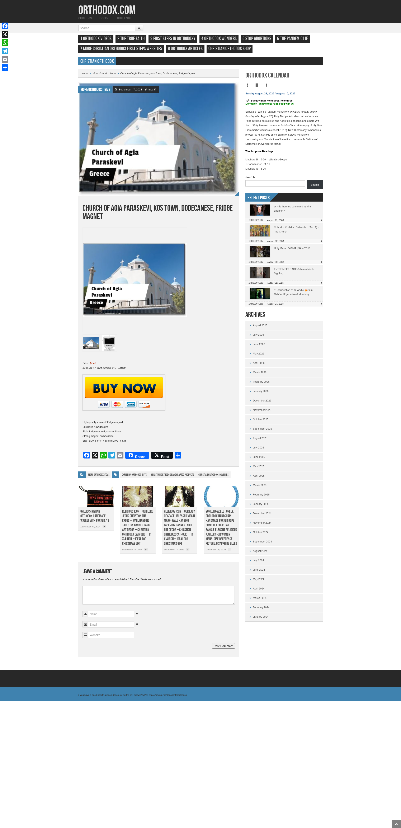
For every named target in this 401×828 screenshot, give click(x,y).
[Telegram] (5, 51)
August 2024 (260, 550)
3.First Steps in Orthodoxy (172, 39)
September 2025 (262, 428)
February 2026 (261, 381)
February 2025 (261, 494)
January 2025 (261, 503)
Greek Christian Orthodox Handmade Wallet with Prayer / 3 (94, 516)
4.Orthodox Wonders (219, 39)
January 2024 (261, 616)
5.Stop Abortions (256, 39)
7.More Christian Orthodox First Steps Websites (121, 49)
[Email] (5, 59)
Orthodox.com (107, 10)
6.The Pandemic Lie (292, 39)
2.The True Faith (131, 39)
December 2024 (262, 513)
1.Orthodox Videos (96, 39)
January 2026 (261, 391)
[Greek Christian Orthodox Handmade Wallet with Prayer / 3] (96, 496)
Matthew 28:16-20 (255, 159)
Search (250, 177)
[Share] (5, 67)
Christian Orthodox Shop (229, 49)
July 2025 (258, 447)
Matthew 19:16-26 (255, 168)
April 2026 (259, 362)
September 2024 (262, 541)
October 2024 (260, 532)
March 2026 (259, 372)
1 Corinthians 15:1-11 (257, 164)
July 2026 (258, 334)
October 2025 (260, 419)
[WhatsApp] (5, 42)
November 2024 (262, 522)
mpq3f (152, 89)
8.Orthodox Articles (185, 49)
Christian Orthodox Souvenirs (213, 474)
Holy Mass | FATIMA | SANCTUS (292, 248)
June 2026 (259, 344)
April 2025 (259, 475)
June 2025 (259, 456)
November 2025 (262, 409)
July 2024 (258, 560)
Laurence (308, 116)
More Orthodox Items (104, 73)
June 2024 (259, 569)
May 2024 (258, 579)
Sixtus (255, 120)
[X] (5, 34)
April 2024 (259, 588)
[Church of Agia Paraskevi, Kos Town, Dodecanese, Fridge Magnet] (158, 138)
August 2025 (260, 438)
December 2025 (262, 400)
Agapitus (285, 120)
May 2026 (258, 353)
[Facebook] (5, 26)
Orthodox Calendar (267, 75)
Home (84, 73)
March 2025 (259, 485)
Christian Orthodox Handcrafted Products (172, 474)
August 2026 (260, 325)
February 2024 (261, 607)
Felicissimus (267, 120)
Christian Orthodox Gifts (134, 474)
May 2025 (258, 466)
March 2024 (259, 597)
